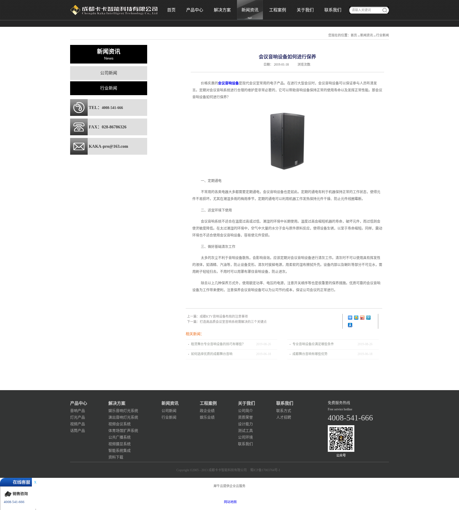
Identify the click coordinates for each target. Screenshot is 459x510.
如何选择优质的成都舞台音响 (211, 354)
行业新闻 (382, 35)
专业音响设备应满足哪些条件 (313, 344)
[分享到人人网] (350, 325)
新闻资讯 (366, 35)
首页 (171, 10)
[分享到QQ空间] (356, 317)
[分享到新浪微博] (362, 317)
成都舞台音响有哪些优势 (310, 354)
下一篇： (227, 322)
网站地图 (229, 502)
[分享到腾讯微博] (368, 317)
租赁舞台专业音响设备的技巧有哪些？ (218, 344)
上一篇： (217, 316)
